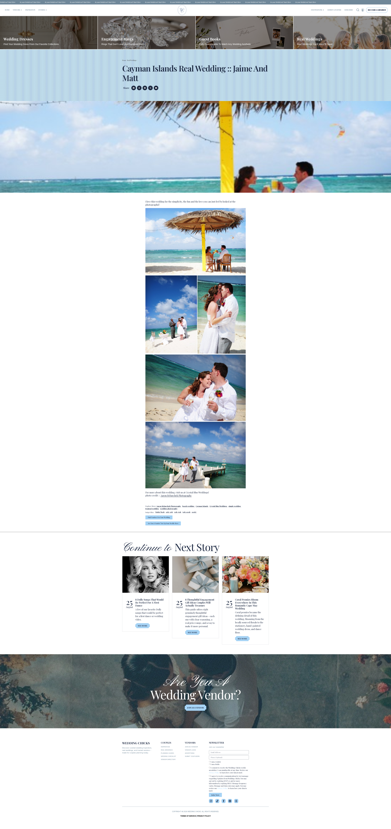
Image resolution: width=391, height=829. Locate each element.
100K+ (194, 512)
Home (124, 60)
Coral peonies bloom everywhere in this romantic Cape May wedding (246, 604)
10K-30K (169, 512)
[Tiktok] (217, 801)
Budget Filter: (149, 512)
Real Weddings (131, 60)
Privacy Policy (214, 773)
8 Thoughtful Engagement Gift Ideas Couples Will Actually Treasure (199, 602)
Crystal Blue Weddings (218, 506)
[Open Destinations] (323, 10)
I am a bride (215, 764)
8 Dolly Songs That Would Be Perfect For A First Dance (149, 602)
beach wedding (188, 506)
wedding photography (168, 509)
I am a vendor (216, 762)
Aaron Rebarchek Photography (176, 495)
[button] (133, 88)
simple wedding (234, 506)
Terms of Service (188, 816)
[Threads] (236, 801)
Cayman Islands (202, 506)
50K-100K (186, 512)
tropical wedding (152, 509)
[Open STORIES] (46, 10)
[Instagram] (211, 801)
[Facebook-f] (224, 801)
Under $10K (160, 512)
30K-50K (177, 512)
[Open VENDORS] (21, 10)
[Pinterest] (230, 801)
